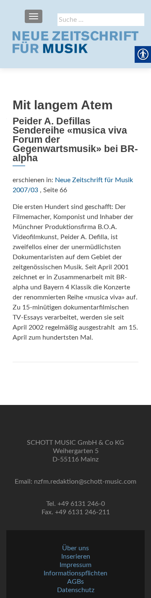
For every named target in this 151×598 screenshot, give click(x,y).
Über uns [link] (75, 548)
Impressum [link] (75, 565)
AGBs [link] (75, 581)
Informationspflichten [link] (75, 573)
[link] (75, 42)
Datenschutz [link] (75, 590)
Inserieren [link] (75, 556)
